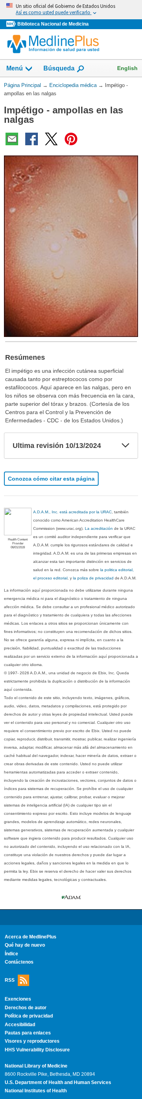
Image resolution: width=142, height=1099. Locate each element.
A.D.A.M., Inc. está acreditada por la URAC (72, 512)
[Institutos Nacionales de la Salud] (11, 24)
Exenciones (18, 999)
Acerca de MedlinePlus (30, 937)
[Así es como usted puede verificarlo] (71, 9)
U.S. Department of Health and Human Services (58, 1082)
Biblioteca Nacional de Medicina (53, 24)
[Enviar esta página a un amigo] (12, 139)
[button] (125, 445)
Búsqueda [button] (59, 68)
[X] (51, 139)
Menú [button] (14, 68)
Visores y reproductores (32, 1041)
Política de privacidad (29, 1016)
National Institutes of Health (36, 1090)
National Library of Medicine (36, 1066)
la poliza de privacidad (93, 578)
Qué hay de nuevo (25, 945)
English (127, 68)
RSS (10, 980)
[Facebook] (31, 139)
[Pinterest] (71, 139)
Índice (11, 954)
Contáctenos (19, 962)
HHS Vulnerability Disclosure (37, 1050)
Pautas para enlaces (28, 1033)
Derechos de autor (26, 1007)
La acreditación (99, 528)
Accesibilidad (20, 1024)
